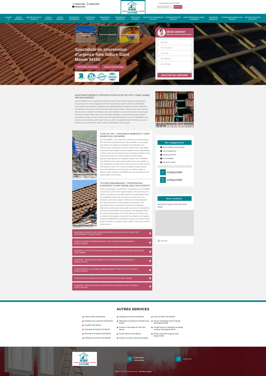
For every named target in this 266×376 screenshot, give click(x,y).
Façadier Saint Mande (93, 325)
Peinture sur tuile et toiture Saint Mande (133, 338)
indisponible (80, 4)
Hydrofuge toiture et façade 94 (173, 18)
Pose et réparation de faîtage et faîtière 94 (194, 18)
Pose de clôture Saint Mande (164, 317)
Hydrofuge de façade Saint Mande (97, 329)
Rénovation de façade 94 (105, 18)
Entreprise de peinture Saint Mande (98, 338)
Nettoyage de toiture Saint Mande (131, 317)
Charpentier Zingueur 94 (213, 18)
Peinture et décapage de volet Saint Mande (132, 328)
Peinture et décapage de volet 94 (252, 18)
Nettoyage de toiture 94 (135, 18)
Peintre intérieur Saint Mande (130, 334)
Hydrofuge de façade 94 (90, 18)
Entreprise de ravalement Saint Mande (99, 321)
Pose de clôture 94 (48, 18)
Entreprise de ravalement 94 (74, 18)
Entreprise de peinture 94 (120, 18)
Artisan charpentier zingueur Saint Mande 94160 (166, 335)
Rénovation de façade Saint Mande (98, 333)
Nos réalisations (87, 67)
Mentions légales (145, 371)
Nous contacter (113, 67)
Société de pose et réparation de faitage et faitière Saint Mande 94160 (168, 328)
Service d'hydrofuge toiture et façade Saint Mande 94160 (167, 322)
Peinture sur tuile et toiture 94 (33, 18)
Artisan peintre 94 (60, 18)
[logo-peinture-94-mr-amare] (133, 7)
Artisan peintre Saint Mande (95, 317)
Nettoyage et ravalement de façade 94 (153, 18)
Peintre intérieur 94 (19, 18)
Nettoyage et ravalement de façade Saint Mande (134, 322)
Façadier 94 (8, 18)
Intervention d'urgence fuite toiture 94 (232, 18)
